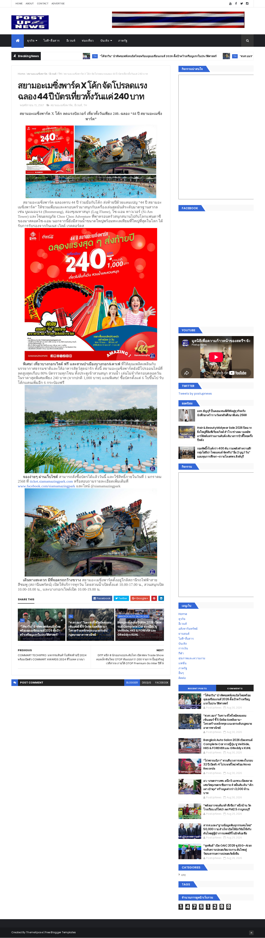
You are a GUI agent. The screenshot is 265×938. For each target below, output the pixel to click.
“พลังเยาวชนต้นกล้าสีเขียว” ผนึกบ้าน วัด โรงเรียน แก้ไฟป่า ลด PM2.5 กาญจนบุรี (227, 807)
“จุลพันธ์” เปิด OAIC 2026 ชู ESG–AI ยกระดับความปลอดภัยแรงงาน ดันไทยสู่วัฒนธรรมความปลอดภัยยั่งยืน (227, 849)
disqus (146, 682)
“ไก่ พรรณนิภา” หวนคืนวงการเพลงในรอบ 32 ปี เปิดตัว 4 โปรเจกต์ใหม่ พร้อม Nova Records (228, 764)
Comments (234, 688)
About (30, 3)
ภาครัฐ (123, 40)
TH (65, 56)
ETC (184, 875)
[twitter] (241, 3)
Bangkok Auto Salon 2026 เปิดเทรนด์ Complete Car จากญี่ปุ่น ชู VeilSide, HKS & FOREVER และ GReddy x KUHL (139, 628)
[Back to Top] (251, 933)
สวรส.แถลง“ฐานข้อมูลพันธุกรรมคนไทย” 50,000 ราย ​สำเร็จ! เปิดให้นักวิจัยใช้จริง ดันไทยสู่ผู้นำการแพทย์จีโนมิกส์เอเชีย (227, 829)
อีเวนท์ (70, 40)
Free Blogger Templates (60, 932)
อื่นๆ (181, 673)
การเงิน (183, 648)
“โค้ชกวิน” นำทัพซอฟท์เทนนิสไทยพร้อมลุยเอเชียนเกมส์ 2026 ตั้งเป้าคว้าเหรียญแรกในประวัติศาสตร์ (128, 56)
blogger (132, 682)
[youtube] (230, 3)
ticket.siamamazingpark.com (51, 481)
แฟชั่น (182, 663)
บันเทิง (104, 40)
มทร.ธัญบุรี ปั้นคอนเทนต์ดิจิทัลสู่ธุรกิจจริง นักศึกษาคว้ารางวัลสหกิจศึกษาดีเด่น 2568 (222, 413)
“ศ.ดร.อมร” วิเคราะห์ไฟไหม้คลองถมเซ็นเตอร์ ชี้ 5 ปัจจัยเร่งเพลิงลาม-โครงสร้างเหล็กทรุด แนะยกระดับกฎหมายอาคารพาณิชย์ (90, 628)
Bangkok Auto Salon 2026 (133, 616)
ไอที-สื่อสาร (51, 40)
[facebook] (236, 3)
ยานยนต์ (183, 634)
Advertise (58, 3)
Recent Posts (197, 688)
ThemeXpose (34, 932)
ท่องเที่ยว (88, 40)
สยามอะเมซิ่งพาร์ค (37, 74)
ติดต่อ (182, 678)
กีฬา (181, 653)
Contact (42, 3)
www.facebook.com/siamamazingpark (46, 486)
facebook (161, 682)
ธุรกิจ (30, 40)
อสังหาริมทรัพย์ (188, 629)
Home (19, 3)
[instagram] (247, 3)
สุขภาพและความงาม (191, 658)
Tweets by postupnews (195, 394)
